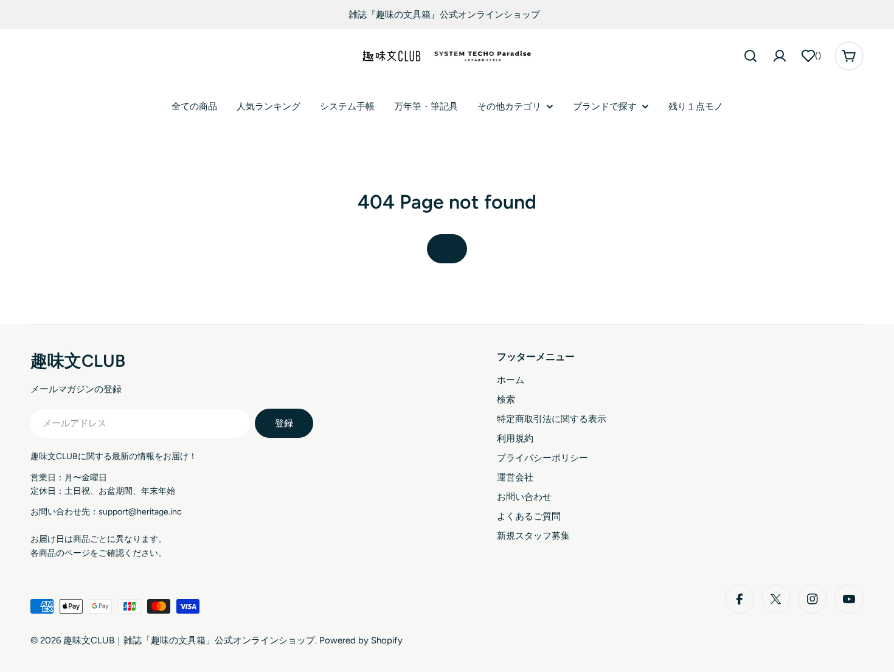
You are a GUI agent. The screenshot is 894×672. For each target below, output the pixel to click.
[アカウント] (779, 56)
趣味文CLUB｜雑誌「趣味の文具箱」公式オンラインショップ (189, 640)
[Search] (750, 56)
